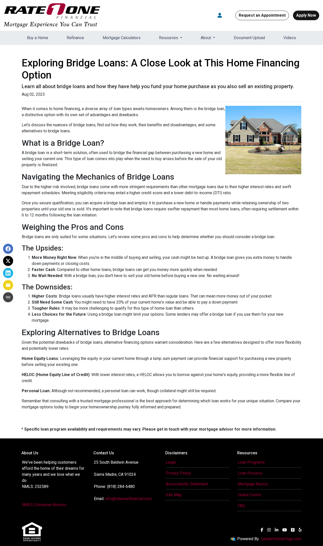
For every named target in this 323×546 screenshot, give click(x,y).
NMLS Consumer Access (44, 504)
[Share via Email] (8, 285)
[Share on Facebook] (8, 249)
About (206, 37)
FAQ (241, 505)
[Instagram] (269, 530)
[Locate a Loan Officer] (220, 15)
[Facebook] (262, 530)
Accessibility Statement (187, 484)
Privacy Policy (178, 473)
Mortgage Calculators (122, 37)
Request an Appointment (262, 15)
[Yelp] (300, 530)
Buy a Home (37, 37)
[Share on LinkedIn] (8, 273)
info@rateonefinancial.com (128, 498)
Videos (289, 37)
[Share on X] (8, 261)
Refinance (75, 37)
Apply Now (306, 15)
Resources (169, 37)
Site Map (174, 494)
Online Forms (249, 494)
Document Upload (249, 37)
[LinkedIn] (276, 530)
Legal (171, 462)
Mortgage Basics (253, 484)
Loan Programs (251, 462)
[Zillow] (292, 530)
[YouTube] (284, 530)
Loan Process (250, 473)
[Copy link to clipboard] (8, 297)
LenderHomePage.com (281, 538)
